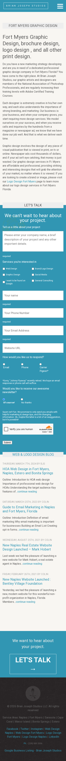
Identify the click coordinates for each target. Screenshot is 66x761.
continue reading (27, 491)
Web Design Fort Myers (30, 732)
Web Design (11, 269)
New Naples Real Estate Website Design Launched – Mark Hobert (27, 547)
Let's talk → (33, 664)
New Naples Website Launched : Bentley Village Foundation (27, 581)
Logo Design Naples (34, 736)
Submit (7, 442)
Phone (24, 367)
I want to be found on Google (15, 282)
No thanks (26, 402)
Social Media (41, 274)
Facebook (12, 729)
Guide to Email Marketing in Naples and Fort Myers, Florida (29, 509)
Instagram (37, 729)
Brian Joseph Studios (26, 6)
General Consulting (44, 280)
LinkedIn (54, 736)
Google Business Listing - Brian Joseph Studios (33, 750)
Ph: (25, 743)
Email (6, 367)
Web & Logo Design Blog (33, 454)
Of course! (9, 402)
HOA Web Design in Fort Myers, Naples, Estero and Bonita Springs (28, 471)
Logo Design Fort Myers (21, 181)
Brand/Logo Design (44, 269)
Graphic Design (13, 274)
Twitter (24, 729)
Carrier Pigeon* (44, 369)
